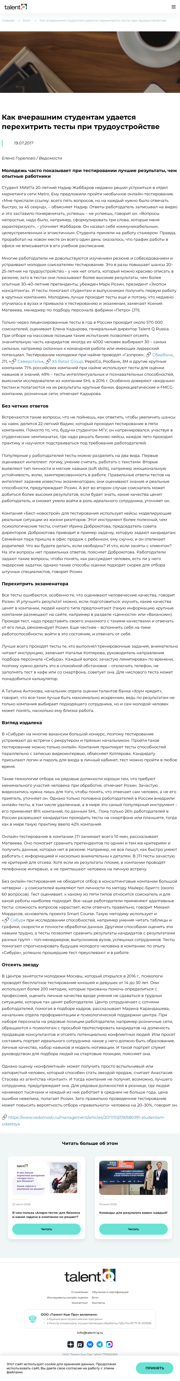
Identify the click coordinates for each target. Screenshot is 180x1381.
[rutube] (80, 1344)
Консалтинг (80, 1302)
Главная (8, 20)
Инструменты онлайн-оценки (67, 1297)
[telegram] (99, 1344)
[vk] (90, 1344)
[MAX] (109, 1344)
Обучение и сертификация (110, 1292)
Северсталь (29, 361)
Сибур (16, 920)
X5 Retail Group (67, 361)
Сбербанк (162, 354)
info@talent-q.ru (90, 1333)
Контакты (98, 1302)
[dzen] (70, 1344)
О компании (79, 1292)
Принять (155, 1368)
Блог (27, 20)
